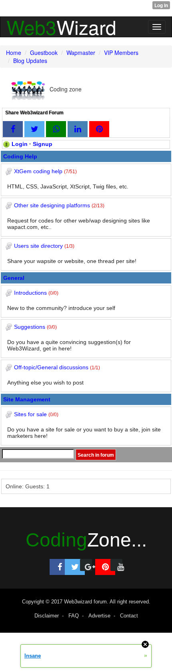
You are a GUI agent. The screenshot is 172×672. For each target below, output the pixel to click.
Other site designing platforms (52, 205)
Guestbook (44, 53)
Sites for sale (30, 414)
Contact (129, 616)
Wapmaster (80, 53)
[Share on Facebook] (13, 129)
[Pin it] (99, 129)
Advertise (99, 616)
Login (20, 144)
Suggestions (29, 327)
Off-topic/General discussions (51, 367)
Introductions (30, 292)
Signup (42, 144)
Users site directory (38, 246)
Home (13, 53)
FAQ (73, 616)
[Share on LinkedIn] (78, 129)
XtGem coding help (38, 171)
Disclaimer (46, 616)
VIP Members (121, 53)
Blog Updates (30, 61)
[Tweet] (34, 129)
